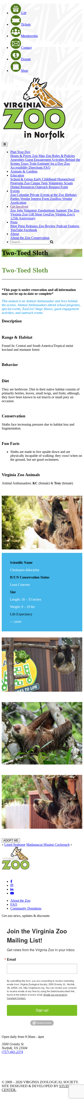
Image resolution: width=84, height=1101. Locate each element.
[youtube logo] (12, 893)
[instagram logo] (11, 885)
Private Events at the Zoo (47, 195)
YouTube (17, 230)
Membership (29, 36)
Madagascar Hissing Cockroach (48, 844)
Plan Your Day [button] (20, 152)
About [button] (14, 234)
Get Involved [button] (19, 206)
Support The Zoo (67, 210)
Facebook (30, 230)
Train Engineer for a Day (46, 163)
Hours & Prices (21, 156)
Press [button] (13, 222)
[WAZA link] (16, 1064)
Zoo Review (47, 226)
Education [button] (17, 175)
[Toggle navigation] (5, 144)
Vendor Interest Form (35, 199)
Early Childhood (45, 179)
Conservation (40, 238)
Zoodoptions (47, 210)
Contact (26, 47)
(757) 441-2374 (12, 1052)
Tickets (26, 24)
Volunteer (31, 210)
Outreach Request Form (51, 187)
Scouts (68, 183)
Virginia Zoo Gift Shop (26, 214)
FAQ (47, 167)
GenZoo (49, 214)
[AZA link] (15, 1074)
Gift (23, 13)
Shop (24, 70)
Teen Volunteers (52, 183)
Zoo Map (39, 156)
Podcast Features (67, 226)
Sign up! (42, 1010)
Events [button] (15, 191)
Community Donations (25, 908)
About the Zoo (20, 238)
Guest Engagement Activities (45, 160)
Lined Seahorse (14, 844)
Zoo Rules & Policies (60, 156)
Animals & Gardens (23, 171)
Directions (36, 167)
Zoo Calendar (20, 195)
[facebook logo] (11, 881)
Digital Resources (22, 187)
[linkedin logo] (11, 889)
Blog (14, 226)
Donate (26, 59)
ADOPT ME (10, 840)
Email (11, 959)
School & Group (22, 179)
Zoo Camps (32, 183)
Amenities (17, 160)
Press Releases (28, 226)
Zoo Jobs (17, 210)
